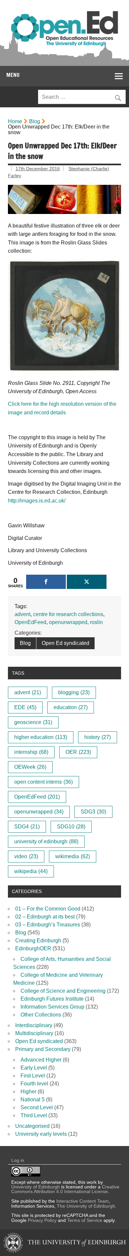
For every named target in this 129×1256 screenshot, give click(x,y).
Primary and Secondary (42, 1049)
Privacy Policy (42, 1220)
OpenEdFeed (30, 622)
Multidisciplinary (34, 1033)
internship (31, 752)
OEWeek (30, 767)
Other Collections (41, 1015)
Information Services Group (52, 1007)
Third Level (34, 1115)
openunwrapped (68, 622)
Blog (34, 121)
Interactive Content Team (82, 1201)
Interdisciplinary (33, 1025)
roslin (96, 622)
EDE (25, 707)
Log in (17, 1160)
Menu (13, 74)
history (97, 737)
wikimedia (72, 856)
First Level (33, 1075)
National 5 (33, 1099)
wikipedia (31, 871)
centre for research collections (68, 614)
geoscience (33, 722)
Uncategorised (32, 1126)
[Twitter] (87, 582)
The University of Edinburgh (86, 1206)
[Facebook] (46, 582)
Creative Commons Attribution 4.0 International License (65, 1189)
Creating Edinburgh (38, 940)
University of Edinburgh (35, 1186)
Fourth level (34, 1083)
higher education (40, 737)
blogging (74, 692)
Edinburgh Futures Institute (52, 999)
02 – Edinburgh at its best (45, 916)
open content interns (43, 782)
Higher (28, 1091)
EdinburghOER (33, 948)
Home (15, 121)
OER (78, 752)
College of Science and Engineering (63, 991)
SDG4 (27, 826)
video (26, 856)
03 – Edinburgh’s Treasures (47, 924)
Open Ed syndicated (65, 643)
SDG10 (71, 826)
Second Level (37, 1107)
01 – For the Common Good (47, 909)
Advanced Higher (41, 1060)
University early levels (41, 1134)
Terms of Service (84, 1220)
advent (22, 614)
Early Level (34, 1068)
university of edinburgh (46, 841)
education (71, 707)
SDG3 (93, 811)
